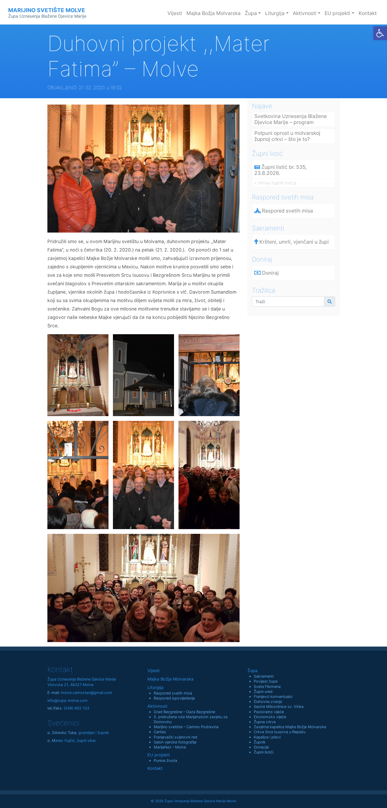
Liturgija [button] (275, 13)
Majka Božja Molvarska (213, 13)
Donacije (261, 747)
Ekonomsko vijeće (270, 717)
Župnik (260, 742)
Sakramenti (264, 676)
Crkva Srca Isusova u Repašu (279, 732)
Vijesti (174, 13)
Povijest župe (265, 681)
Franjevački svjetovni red (175, 737)
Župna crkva (265, 722)
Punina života (165, 760)
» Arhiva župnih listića (275, 182)
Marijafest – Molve (170, 747)
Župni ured (263, 691)
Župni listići (263, 752)
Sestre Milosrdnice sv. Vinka (279, 706)
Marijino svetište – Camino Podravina (186, 727)
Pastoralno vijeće (269, 712)
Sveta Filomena (267, 686)
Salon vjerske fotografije (175, 742)
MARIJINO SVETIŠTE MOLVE (47, 13)
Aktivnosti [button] (304, 13)
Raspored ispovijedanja (174, 698)
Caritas (160, 732)
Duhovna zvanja (268, 701)
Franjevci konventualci (273, 696)
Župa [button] (251, 13)
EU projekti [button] (337, 13)
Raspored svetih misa (173, 693)
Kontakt (368, 13)
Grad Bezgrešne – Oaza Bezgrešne (184, 712)
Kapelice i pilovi (267, 737)
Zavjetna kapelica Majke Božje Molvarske (290, 727)
